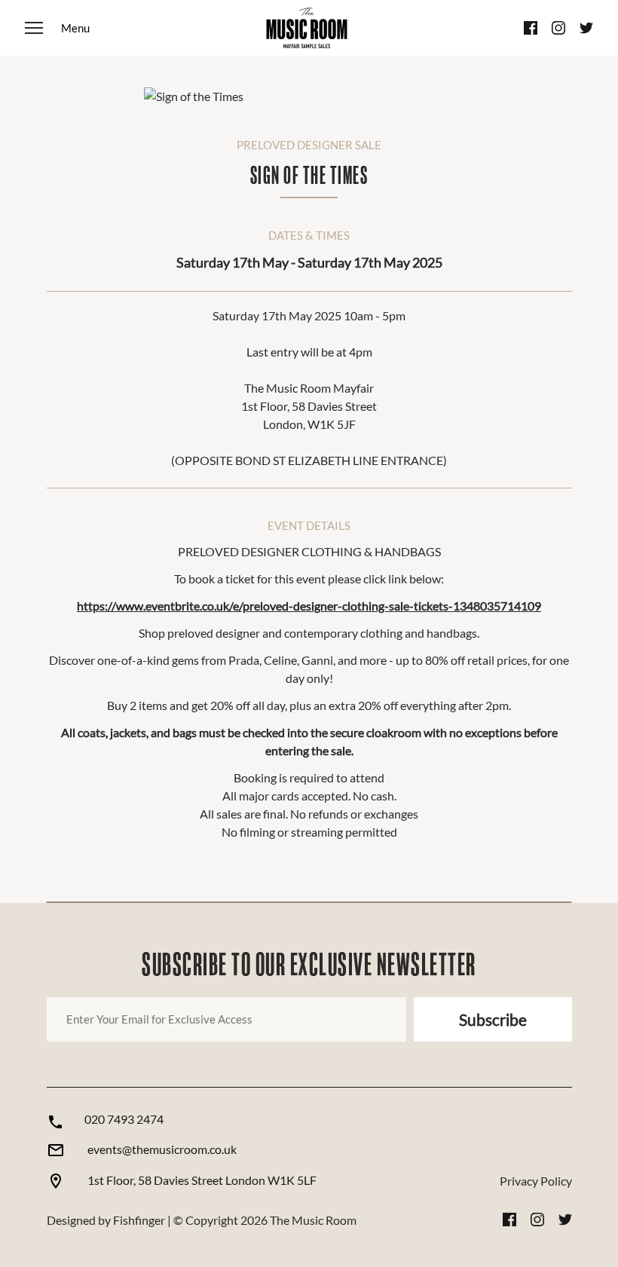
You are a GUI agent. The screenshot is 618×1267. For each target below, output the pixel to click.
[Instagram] (558, 28)
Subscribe (493, 1019)
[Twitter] (586, 28)
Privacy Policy (536, 1181)
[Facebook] (530, 28)
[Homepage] (307, 28)
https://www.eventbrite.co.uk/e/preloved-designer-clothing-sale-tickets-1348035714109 (309, 605)
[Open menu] (57, 28)
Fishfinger (139, 1220)
